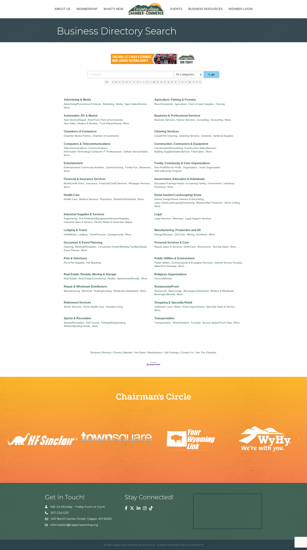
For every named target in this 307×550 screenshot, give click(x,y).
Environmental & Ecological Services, (192, 262)
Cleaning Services (166, 131)
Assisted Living (114, 306)
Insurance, (92, 183)
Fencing (220, 104)
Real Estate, (70, 278)
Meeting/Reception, (86, 246)
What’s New (113, 9)
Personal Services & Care (171, 242)
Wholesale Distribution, (126, 291)
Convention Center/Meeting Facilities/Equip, (122, 246)
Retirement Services (77, 302)
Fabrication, (198, 151)
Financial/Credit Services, (113, 183)
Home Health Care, (94, 306)
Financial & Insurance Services (85, 178)
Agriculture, (181, 104)
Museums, (145, 167)
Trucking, (196, 322)
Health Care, (71, 199)
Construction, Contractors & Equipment (181, 143)
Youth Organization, (210, 167)
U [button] (182, 82)
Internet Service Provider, (228, 262)
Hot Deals (140, 352)
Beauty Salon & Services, (168, 246)
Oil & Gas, (180, 234)
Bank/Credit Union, (74, 183)
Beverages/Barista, (165, 294)
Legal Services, (163, 218)
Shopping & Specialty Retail (173, 302)
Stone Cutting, (232, 202)
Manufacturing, (72, 291)
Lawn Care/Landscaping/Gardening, (174, 202)
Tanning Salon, (220, 246)
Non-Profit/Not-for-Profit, (168, 167)
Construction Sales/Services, (201, 148)
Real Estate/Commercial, (92, 278)
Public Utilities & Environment (174, 258)
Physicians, (106, 199)
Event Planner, (72, 250)
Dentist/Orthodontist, (125, 199)
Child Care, (190, 246)
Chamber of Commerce (105, 136)
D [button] (123, 82)
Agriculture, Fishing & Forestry (175, 99)
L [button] (150, 82)
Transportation (164, 318)
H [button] (137, 82)
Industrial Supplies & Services (84, 214)
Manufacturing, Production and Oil (177, 230)
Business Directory (101, 352)
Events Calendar (123, 352)
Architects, (202, 234)
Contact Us (187, 352)
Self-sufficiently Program (168, 171)
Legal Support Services (198, 218)
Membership (86, 9)
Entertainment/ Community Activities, (84, 167)
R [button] (172, 82)
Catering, (69, 246)
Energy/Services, (163, 234)
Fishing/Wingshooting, (113, 322)
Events (176, 9)
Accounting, (217, 120)
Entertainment (73, 163)
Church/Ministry (163, 278)
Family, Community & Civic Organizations (182, 163)
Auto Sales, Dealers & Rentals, (81, 123)
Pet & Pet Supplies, (74, 262)
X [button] (193, 82)
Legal (158, 214)
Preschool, (160, 187)
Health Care (72, 194)
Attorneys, (178, 218)
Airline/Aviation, (181, 322)
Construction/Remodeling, (169, 148)
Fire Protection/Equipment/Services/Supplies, (104, 218)
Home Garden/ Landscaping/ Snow (177, 194)
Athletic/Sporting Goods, (77, 326)
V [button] (186, 82)
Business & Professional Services (177, 115)
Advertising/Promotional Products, (83, 104)
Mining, (191, 234)
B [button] (116, 82)
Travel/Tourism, (97, 234)
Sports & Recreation (77, 318)
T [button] (179, 82)
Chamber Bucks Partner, (77, 136)
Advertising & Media (77, 99)
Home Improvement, (193, 306)
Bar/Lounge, (175, 291)
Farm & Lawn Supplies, (201, 104)
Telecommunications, (75, 148)
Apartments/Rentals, (128, 278)
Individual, (229, 183)
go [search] (213, 74)
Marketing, (109, 104)
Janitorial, (206, 136)
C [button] (120, 82)
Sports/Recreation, (74, 322)
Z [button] (200, 82)
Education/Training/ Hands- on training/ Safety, (180, 183)
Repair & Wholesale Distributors (85, 286)
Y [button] (196, 82)
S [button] (175, 82)
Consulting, (203, 120)
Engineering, (71, 218)
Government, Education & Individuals (179, 178)
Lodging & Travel (75, 230)
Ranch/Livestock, (164, 104)
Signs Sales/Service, (136, 104)
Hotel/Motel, (70, 234)
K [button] (147, 82)
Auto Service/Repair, (75, 120)
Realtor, (111, 278)
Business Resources (205, 9)
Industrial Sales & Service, (78, 222)
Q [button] (168, 82)
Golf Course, (93, 322)
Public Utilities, (162, 262)
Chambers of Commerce (80, 131)
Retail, (177, 306)
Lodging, (83, 234)
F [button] (130, 82)
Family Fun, (131, 167)
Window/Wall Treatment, (209, 202)
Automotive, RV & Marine (81, 115)
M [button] (154, 82)
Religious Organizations (170, 274)
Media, (119, 104)
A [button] (113, 82)
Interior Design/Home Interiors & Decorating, (179, 199)
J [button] (143, 82)
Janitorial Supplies (223, 136)
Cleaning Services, (189, 136)
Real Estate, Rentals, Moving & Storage (90, 274)
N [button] (157, 82)
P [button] (164, 82)
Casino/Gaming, (115, 167)
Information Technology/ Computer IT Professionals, (93, 151)
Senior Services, (73, 306)
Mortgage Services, (139, 183)
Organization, (190, 167)
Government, (215, 183)
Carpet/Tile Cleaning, (166, 136)
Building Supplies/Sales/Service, (172, 151)
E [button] (127, 82)
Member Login (240, 9)
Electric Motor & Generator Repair (113, 222)
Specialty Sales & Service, (220, 306)
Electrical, (87, 291)
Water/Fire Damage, (165, 266)
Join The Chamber (205, 352)
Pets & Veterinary (75, 258)
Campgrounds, (115, 234)
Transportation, (162, 322)
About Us (62, 9)
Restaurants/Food (166, 286)
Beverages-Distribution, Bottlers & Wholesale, (209, 291)
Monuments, (204, 246)
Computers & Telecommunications (87, 143)
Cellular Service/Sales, (136, 151)
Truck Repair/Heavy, (110, 123)
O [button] (161, 82)
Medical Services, (89, 199)
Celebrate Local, (163, 306)
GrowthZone (196, 544)
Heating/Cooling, (103, 291)
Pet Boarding (93, 262)
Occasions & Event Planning (83, 242)
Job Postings (171, 352)
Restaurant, (161, 291)
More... (68, 107)
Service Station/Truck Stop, (217, 322)
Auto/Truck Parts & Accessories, (105, 120)
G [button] (134, 82)
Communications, (98, 148)
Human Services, (186, 120)
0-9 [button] (106, 82)
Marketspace (155, 352)
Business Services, (165, 120)
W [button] (189, 82)
